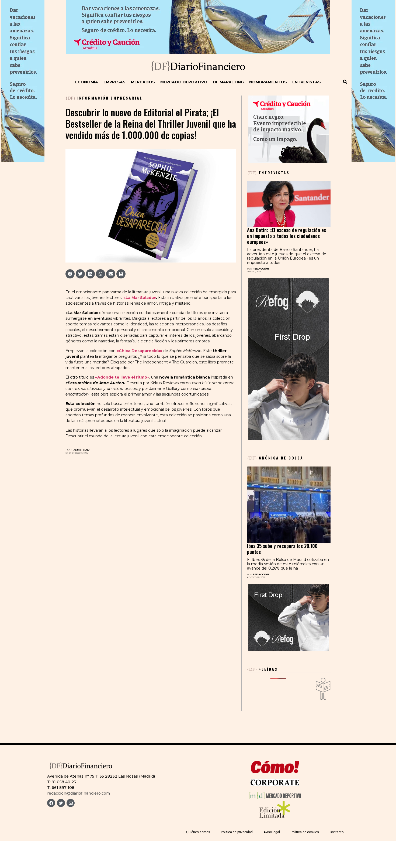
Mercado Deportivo (183, 82)
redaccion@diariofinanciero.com (78, 793)
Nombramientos (268, 82)
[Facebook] (51, 803)
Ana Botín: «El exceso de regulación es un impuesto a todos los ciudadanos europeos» (286, 235)
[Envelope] (71, 803)
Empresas (114, 82)
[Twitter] (61, 803)
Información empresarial (110, 98)
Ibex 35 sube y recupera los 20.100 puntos (282, 548)
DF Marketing (228, 82)
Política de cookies (305, 832)
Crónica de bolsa (275, 458)
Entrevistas (306, 82)
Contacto (336, 832)
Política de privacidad (237, 832)
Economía (86, 82)
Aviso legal (271, 832)
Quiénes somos (198, 832)
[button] (345, 82)
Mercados (143, 82)
